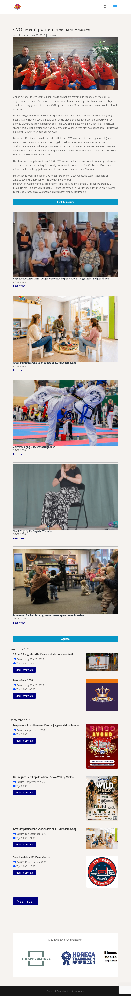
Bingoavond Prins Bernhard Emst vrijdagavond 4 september (46, 725)
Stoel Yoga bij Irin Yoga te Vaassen (32, 531)
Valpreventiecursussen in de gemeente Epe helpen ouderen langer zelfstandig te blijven (61, 278)
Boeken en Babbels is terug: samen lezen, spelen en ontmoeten (48, 615)
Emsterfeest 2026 (23, 680)
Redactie (24, 35)
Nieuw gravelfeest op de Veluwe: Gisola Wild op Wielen (43, 777)
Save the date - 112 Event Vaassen (32, 857)
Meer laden (26, 901)
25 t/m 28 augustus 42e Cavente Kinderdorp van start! (43, 654)
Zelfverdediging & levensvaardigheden (34, 447)
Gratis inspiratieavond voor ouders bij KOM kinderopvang (44, 362)
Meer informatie (24, 669)
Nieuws (52, 35)
